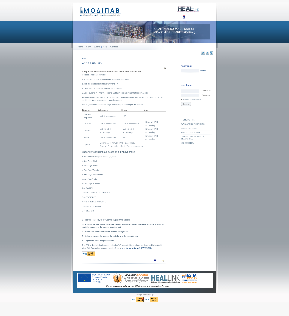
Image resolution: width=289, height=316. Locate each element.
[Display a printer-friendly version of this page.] (165, 68)
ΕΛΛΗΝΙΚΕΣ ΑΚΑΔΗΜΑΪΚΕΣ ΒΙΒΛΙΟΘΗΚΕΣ (192, 138)
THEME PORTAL (187, 120)
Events (97, 46)
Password (206, 95)
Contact (114, 46)
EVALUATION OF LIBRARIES (193, 124)
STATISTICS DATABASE (190, 132)
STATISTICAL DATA (189, 128)
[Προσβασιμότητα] (184, 18)
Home (80, 46)
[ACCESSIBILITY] (184, 16)
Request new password (192, 99)
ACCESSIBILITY (187, 143)
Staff (88, 46)
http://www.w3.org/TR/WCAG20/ (137, 248)
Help (105, 46)
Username (207, 90)
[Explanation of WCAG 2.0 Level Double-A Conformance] (88, 256)
